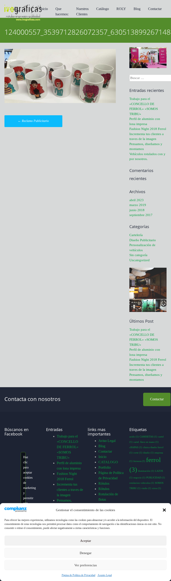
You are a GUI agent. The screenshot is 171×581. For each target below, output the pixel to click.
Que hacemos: (62, 11)
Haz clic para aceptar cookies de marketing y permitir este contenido (24, 482)
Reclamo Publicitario (33, 121)
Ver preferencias (85, 565)
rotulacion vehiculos (141, 483)
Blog (137, 9)
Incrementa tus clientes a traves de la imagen (70, 489)
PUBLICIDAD (155, 477)
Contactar (155, 9)
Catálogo (102, 9)
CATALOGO (108, 462)
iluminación (146, 471)
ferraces (139, 461)
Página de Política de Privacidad (78, 575)
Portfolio (104, 467)
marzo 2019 (137, 205)
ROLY (121, 9)
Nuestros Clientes (82, 11)
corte (137, 452)
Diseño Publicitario (142, 240)
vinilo (146, 488)
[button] (164, 510)
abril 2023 (136, 200)
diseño (148, 452)
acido (134, 436)
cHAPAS (135, 447)
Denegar (86, 553)
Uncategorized (139, 260)
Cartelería (136, 235)
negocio (139, 477)
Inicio (44, 9)
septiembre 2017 (141, 215)
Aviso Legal (107, 441)
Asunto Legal (105, 575)
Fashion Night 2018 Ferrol (147, 129)
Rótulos (103, 483)
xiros (156, 488)
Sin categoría (138, 255)
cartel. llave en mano (146, 442)
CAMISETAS (148, 436)
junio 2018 (137, 210)
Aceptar (85, 541)
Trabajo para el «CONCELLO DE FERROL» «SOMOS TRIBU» (67, 447)
